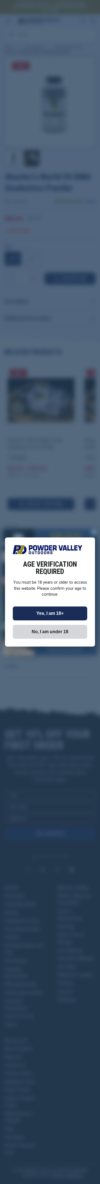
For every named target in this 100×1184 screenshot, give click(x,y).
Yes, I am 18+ (50, 613)
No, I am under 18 (50, 631)
